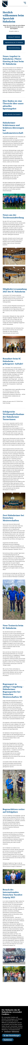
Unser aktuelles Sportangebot (12, 114)
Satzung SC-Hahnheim (14, 37)
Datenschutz (15, 1031)
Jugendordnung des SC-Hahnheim (14, 42)
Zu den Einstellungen (12, 1035)
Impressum (7, 1031)
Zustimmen (8, 1040)
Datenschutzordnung (14, 48)
